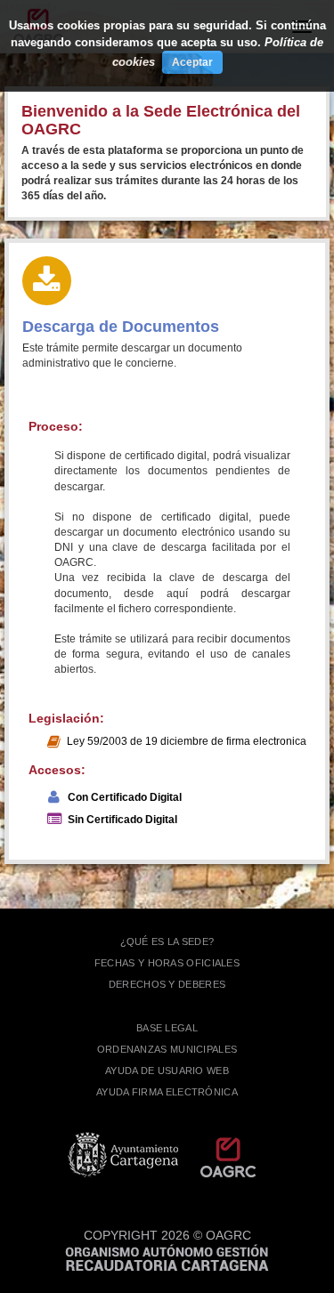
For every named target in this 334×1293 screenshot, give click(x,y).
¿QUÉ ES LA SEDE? (167, 941)
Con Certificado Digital (125, 797)
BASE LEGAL (167, 1027)
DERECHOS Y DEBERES (167, 984)
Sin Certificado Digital (122, 819)
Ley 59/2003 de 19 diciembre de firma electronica (186, 741)
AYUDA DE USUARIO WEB (167, 1070)
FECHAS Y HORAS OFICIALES (167, 963)
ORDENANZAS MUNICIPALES (167, 1049)
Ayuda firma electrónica (167, 1092)
